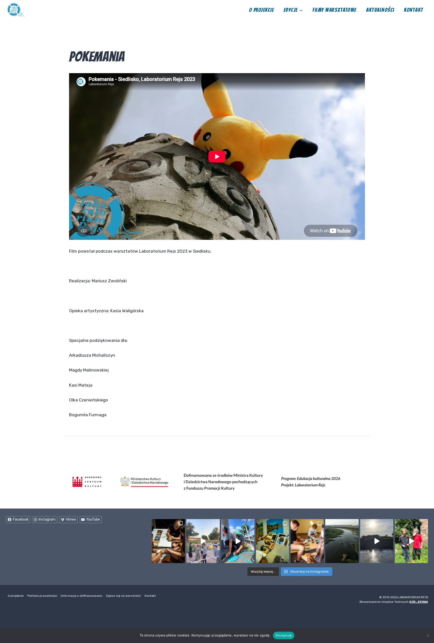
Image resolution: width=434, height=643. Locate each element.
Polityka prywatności (42, 596)
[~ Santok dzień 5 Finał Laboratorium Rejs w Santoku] (272, 541)
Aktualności (380, 10)
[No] (427, 635)
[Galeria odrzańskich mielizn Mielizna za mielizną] (341, 541)
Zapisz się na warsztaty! (123, 596)
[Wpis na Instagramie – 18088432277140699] (203, 541)
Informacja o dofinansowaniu (81, 596)
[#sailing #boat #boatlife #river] (237, 541)
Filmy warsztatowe (334, 10)
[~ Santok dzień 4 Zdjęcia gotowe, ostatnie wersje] (307, 541)
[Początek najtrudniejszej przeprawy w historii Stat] (376, 541)
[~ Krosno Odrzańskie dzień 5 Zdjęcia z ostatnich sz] (168, 541)
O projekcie (261, 10)
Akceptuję (284, 635)
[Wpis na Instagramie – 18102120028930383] (411, 541)
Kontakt (413, 10)
